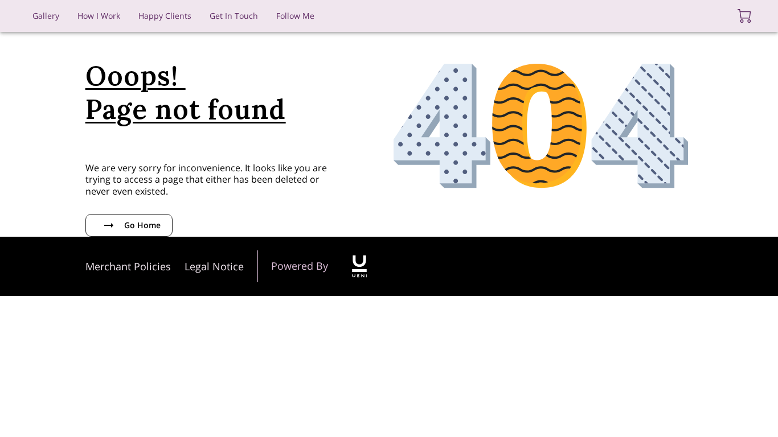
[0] (744, 16)
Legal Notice (214, 266)
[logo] (359, 266)
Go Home (142, 225)
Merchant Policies (128, 266)
